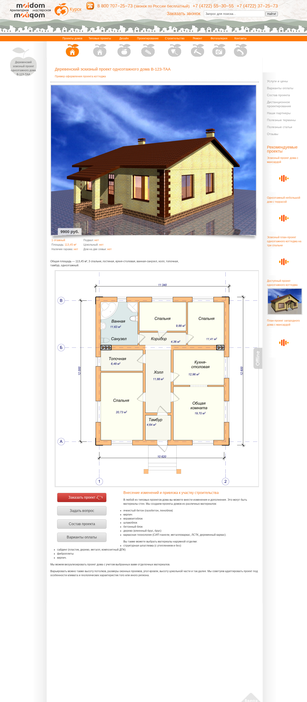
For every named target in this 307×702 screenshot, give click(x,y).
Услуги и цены (277, 81)
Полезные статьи (279, 127)
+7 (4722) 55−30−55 (213, 5)
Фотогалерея (219, 38)
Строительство (175, 38)
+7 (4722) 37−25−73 (257, 5)
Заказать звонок (183, 13)
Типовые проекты (100, 38)
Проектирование (148, 38)
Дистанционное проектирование (279, 104)
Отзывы (272, 134)
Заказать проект (81, 497)
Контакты (240, 38)
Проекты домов (72, 38)
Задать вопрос (82, 511)
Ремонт (197, 38)
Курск (75, 9)
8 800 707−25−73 (115, 5)
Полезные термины (281, 120)
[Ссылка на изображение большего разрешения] (157, 378)
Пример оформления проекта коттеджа (80, 76)
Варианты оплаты (82, 537)
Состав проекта (82, 524)
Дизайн (124, 38)
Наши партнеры (279, 113)
